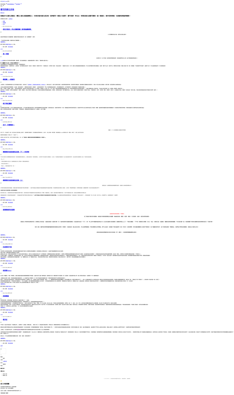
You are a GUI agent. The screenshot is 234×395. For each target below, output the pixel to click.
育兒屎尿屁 (10, 46)
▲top (1, 48)
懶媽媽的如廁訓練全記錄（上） (13, 180)
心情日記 (10, 18)
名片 (4, 24)
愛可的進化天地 (7, 9)
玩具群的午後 (7, 247)
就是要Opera (7, 270)
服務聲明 (128, 378)
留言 (10, 44)
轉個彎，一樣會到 (9, 79)
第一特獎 (6, 54)
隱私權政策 (124, 378)
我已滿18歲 (3, 393)
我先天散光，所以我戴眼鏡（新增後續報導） (17, 29)
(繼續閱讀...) (3, 41)
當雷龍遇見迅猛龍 (9, 209)
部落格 (4, 22)
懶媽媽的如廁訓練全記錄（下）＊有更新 (16, 152)
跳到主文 (2, 12)
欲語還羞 (6, 296)
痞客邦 (7, 44)
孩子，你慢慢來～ (9, 125)
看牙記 (5, 319)
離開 (7, 393)
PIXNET (108, 378)
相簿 (4, 21)
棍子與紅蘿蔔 (7, 103)
